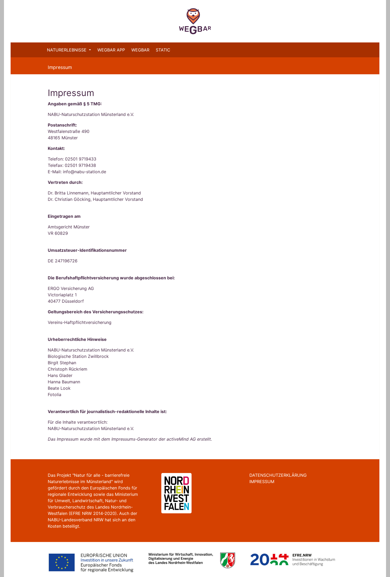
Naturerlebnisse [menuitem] (67, 50)
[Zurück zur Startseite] (195, 21)
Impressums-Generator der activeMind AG (153, 439)
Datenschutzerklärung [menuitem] (278, 475)
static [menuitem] (163, 50)
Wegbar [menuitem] (140, 50)
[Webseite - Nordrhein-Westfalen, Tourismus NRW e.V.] (170, 493)
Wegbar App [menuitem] (111, 50)
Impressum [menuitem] (261, 481)
